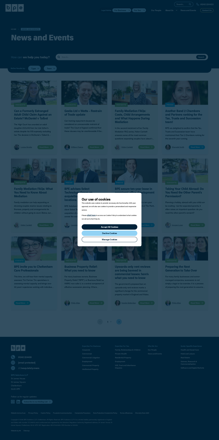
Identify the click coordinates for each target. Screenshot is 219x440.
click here (91, 215)
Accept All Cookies (109, 226)
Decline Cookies (109, 233)
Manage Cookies (109, 239)
